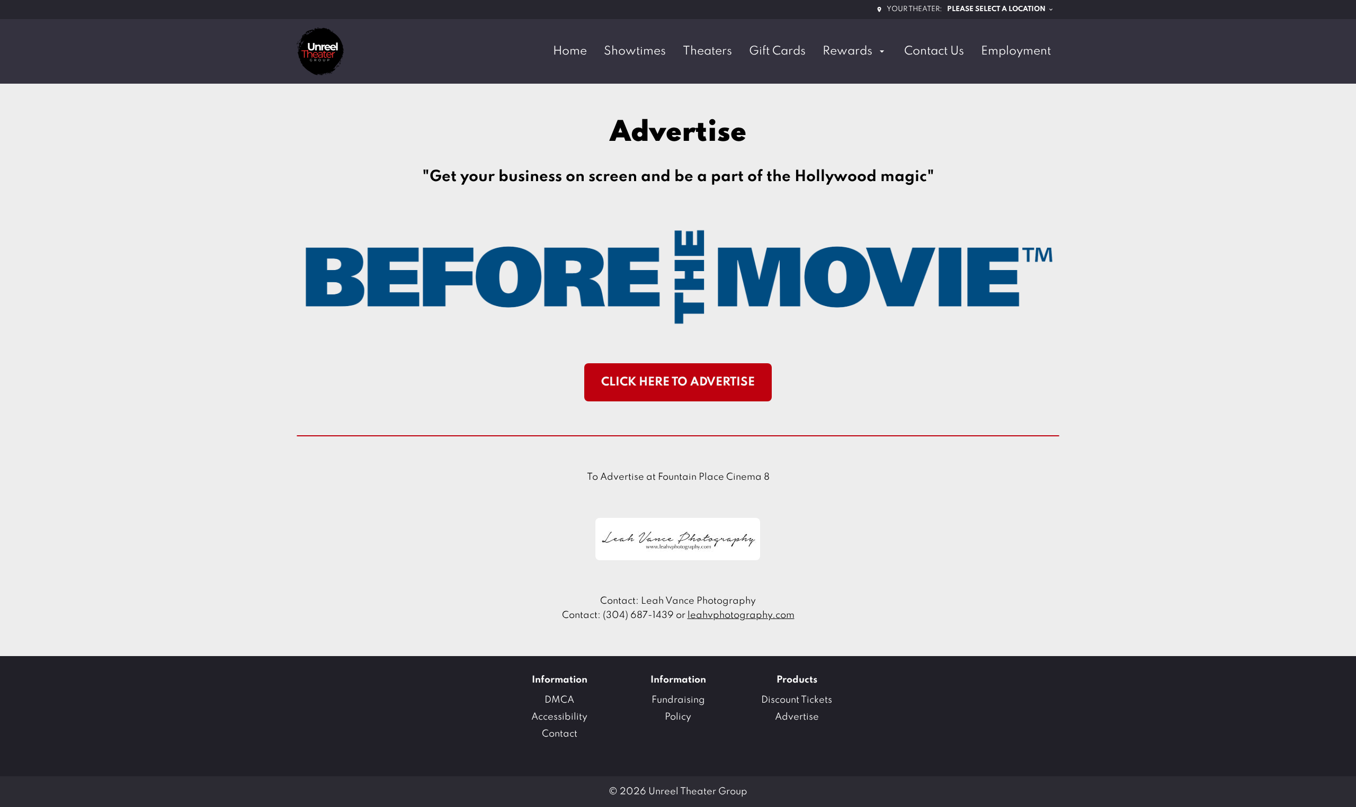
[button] (678, 276)
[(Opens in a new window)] (677, 539)
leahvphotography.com (741, 615)
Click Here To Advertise (678, 382)
